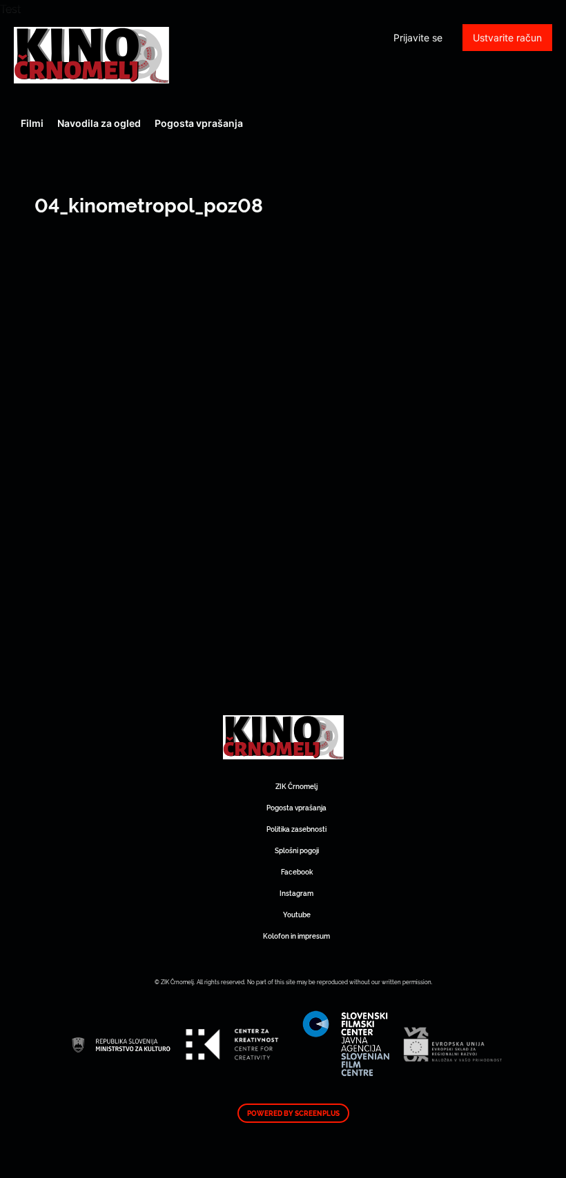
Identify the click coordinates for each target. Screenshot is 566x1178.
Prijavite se (417, 37)
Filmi (32, 123)
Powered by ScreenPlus (293, 1113)
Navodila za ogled (99, 123)
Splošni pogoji (297, 850)
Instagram (296, 892)
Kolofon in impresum (296, 935)
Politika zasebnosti (296, 828)
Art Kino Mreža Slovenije (91, 55)
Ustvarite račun (507, 37)
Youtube (297, 914)
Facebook (297, 871)
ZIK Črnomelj (296, 785)
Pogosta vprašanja (199, 123)
